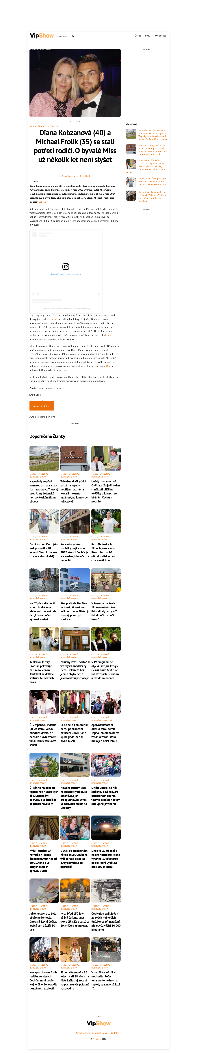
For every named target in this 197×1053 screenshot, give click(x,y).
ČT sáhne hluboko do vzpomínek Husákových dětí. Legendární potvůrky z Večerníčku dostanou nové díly (43, 796)
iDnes (108, 365)
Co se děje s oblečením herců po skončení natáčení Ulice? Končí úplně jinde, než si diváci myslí (74, 733)
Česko (138, 35)
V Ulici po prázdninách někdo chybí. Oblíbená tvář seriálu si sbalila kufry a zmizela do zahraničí (74, 859)
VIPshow (97, 1039)
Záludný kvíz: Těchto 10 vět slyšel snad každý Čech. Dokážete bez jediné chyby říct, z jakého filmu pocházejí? (75, 670)
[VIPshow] (41, 37)
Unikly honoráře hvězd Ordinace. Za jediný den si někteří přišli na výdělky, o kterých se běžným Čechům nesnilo (105, 491)
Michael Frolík (85, 176)
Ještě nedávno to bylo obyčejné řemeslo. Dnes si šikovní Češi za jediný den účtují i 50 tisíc (43, 921)
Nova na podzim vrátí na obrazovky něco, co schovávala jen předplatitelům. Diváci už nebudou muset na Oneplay (73, 798)
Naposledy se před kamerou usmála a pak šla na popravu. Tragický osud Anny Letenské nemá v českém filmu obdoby (43, 491)
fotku (109, 335)
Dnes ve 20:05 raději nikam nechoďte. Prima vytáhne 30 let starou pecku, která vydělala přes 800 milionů (105, 859)
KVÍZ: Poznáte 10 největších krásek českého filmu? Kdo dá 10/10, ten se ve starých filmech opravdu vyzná (43, 861)
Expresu (53, 319)
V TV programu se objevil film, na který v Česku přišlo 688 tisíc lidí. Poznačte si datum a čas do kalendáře (105, 670)
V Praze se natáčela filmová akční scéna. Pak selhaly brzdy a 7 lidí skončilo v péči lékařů (104, 611)
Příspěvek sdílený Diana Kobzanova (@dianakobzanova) (66, 309)
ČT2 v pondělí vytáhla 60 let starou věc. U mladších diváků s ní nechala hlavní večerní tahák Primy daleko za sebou (43, 735)
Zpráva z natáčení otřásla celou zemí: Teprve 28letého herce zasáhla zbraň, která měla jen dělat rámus (105, 733)
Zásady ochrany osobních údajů (91, 1033)
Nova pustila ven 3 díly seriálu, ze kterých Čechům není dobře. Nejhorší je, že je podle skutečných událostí (43, 980)
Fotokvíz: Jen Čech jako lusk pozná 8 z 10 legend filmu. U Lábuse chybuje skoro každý (43, 550)
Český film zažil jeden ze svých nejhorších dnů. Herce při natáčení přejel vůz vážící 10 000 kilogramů (105, 921)
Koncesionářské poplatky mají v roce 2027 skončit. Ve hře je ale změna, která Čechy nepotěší (74, 552)
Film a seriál (160, 35)
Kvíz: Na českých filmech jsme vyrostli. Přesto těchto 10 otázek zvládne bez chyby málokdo (104, 552)
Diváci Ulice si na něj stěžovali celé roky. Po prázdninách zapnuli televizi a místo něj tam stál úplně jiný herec (105, 796)
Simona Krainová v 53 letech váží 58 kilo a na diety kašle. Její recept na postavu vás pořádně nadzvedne (74, 980)
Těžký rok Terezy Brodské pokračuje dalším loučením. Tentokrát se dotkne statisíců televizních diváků (41, 672)
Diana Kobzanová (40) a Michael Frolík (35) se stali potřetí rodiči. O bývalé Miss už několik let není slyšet (75, 146)
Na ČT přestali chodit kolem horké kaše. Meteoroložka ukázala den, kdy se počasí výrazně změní (42, 611)
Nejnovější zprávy (47, 125)
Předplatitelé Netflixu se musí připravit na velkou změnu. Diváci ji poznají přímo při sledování (74, 611)
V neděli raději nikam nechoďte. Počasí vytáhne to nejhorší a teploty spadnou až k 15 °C (105, 980)
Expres (42, 201)
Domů (32, 125)
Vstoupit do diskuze (42, 406)
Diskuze (36, 394)
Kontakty (114, 1033)
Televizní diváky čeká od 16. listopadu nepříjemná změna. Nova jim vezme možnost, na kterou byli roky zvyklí (74, 491)
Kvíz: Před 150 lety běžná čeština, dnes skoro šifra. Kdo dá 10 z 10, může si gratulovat (74, 919)
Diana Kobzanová (70, 176)
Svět (147, 35)
